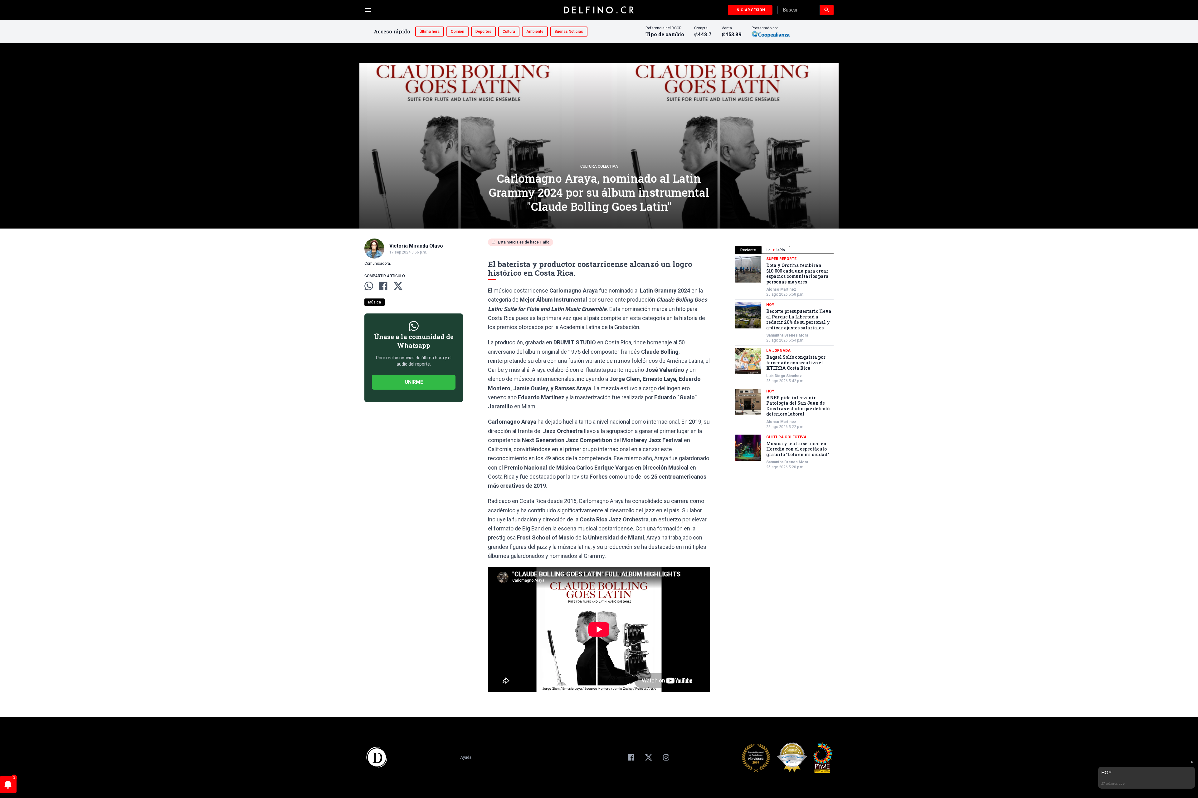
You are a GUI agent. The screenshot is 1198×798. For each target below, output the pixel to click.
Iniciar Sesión (750, 10)
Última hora (430, 31)
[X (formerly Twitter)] (648, 757)
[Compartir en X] (398, 286)
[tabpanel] (784, 363)
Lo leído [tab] (776, 250)
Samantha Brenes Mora (787, 335)
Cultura (509, 31)
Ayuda (465, 757)
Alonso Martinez (781, 289)
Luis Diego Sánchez (784, 376)
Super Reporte (781, 259)
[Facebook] (631, 757)
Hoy (770, 305)
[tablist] (784, 250)
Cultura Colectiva (599, 166)
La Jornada (778, 350)
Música (374, 302)
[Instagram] (666, 757)
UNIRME (414, 382)
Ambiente (534, 31)
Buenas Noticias (569, 31)
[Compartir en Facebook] (383, 286)
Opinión (457, 31)
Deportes (483, 31)
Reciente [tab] (748, 250)
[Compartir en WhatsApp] (368, 286)
